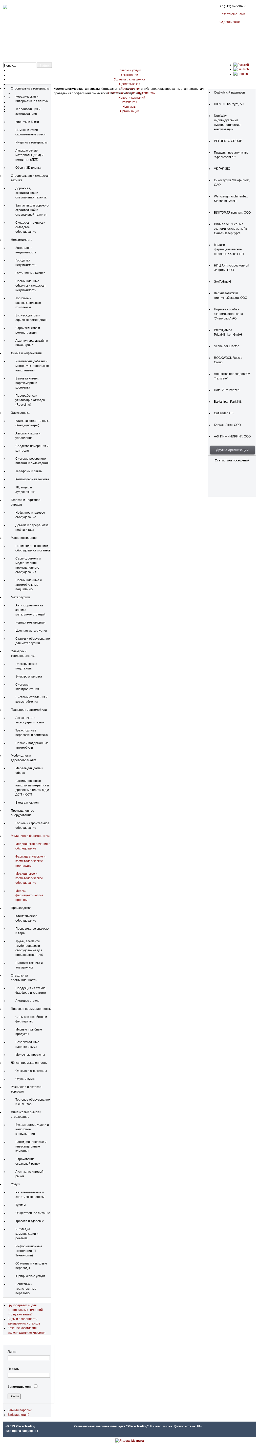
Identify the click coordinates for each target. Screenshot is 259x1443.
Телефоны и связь (28, 471)
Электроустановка (28, 676)
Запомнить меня (20, 1387)
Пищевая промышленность (31, 1009)
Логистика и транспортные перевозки (25, 1288)
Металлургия (20, 597)
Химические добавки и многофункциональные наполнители (32, 366)
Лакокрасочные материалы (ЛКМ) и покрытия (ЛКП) (29, 155)
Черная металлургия (30, 622)
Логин (12, 1351)
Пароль (13, 1369)
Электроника (20, 413)
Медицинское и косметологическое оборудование (29, 878)
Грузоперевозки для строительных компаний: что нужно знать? (26, 1310)
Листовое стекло (27, 1001)
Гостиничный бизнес (30, 273)
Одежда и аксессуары (31, 1071)
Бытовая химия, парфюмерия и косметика (26, 383)
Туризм (20, 1205)
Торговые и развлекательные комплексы (28, 303)
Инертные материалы (31, 142)
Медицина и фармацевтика (30, 836)
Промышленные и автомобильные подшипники (28, 584)
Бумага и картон (27, 802)
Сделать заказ (230, 22)
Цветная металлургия (31, 630)
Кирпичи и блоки (27, 122)
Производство (21, 908)
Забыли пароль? (20, 1410)
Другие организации (232, 450)
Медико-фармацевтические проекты (29, 895)
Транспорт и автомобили (29, 710)
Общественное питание (32, 1213)
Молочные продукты (30, 1054)
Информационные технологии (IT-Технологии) (28, 1251)
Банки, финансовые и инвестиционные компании (31, 1146)
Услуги (15, 1184)
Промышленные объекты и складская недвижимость (30, 285)
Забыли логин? (18, 1415)
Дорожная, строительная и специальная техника (31, 193)
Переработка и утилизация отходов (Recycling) (30, 400)
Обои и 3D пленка (28, 167)
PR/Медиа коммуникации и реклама (26, 1233)
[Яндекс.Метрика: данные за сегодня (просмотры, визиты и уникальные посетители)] (129, 1440)
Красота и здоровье (29, 1221)
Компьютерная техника (32, 479)
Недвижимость (21, 240)
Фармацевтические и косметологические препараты (30, 861)
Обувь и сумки (25, 1079)
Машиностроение (24, 538)
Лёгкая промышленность (29, 1063)
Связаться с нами (232, 14)
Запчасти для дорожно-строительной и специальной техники (32, 210)
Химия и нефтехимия (26, 353)
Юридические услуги (30, 1276)
